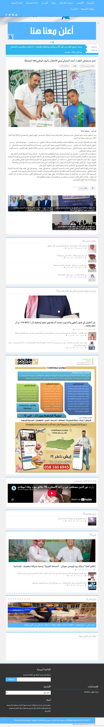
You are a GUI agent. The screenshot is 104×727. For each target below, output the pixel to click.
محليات (82, 188)
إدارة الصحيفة (32, 3)
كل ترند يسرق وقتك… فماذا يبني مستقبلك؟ (71, 255)
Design (16, 720)
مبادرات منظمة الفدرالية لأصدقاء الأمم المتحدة (77, 291)
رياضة (53, 3)
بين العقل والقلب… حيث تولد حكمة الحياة (72, 275)
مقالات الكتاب (90, 241)
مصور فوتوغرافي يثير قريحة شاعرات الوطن (72, 518)
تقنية (94, 535)
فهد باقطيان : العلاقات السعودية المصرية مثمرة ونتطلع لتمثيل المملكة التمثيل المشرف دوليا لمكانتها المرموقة (51, 333)
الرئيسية (90, 3)
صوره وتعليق (90, 514)
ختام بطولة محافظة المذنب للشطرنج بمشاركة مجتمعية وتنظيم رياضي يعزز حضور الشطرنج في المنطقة (75, 209)
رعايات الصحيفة (87, 9)
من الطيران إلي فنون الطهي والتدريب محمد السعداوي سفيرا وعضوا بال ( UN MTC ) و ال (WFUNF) (55, 324)
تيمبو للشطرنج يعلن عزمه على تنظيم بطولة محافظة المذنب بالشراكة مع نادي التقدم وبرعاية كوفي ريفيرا (76, 227)
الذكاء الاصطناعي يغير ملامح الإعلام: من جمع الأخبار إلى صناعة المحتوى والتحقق (59, 583)
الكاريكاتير (92, 599)
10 (9, 599)
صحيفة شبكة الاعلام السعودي (55, 720)
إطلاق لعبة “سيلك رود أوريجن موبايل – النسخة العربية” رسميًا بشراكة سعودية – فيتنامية (54, 566)
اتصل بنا (74, 9)
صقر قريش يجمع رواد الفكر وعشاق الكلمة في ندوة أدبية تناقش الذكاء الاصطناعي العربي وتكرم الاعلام (52, 573)
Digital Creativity (38, 720)
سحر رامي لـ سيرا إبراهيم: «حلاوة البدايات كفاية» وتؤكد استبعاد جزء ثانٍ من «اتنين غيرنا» (59, 625)
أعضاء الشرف (17, 3)
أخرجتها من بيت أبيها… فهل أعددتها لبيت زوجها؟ (70, 265)
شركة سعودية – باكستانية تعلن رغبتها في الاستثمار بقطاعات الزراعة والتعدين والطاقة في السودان (32, 209)
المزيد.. (45, 3)
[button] (50, 42)
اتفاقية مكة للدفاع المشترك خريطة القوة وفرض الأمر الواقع (67, 246)
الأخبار (81, 3)
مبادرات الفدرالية (66, 3)
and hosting (24, 720)
